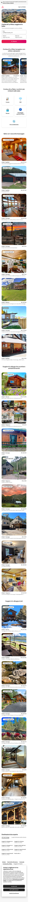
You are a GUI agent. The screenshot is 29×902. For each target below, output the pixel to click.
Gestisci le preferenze (14, 893)
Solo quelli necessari (14, 889)
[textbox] (8, 37)
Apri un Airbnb (22, 7)
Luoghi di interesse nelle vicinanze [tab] (18, 837)
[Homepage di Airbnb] (3, 7)
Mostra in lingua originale (8, 3)
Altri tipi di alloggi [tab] (5, 837)
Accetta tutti (14, 886)
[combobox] (14, 32)
